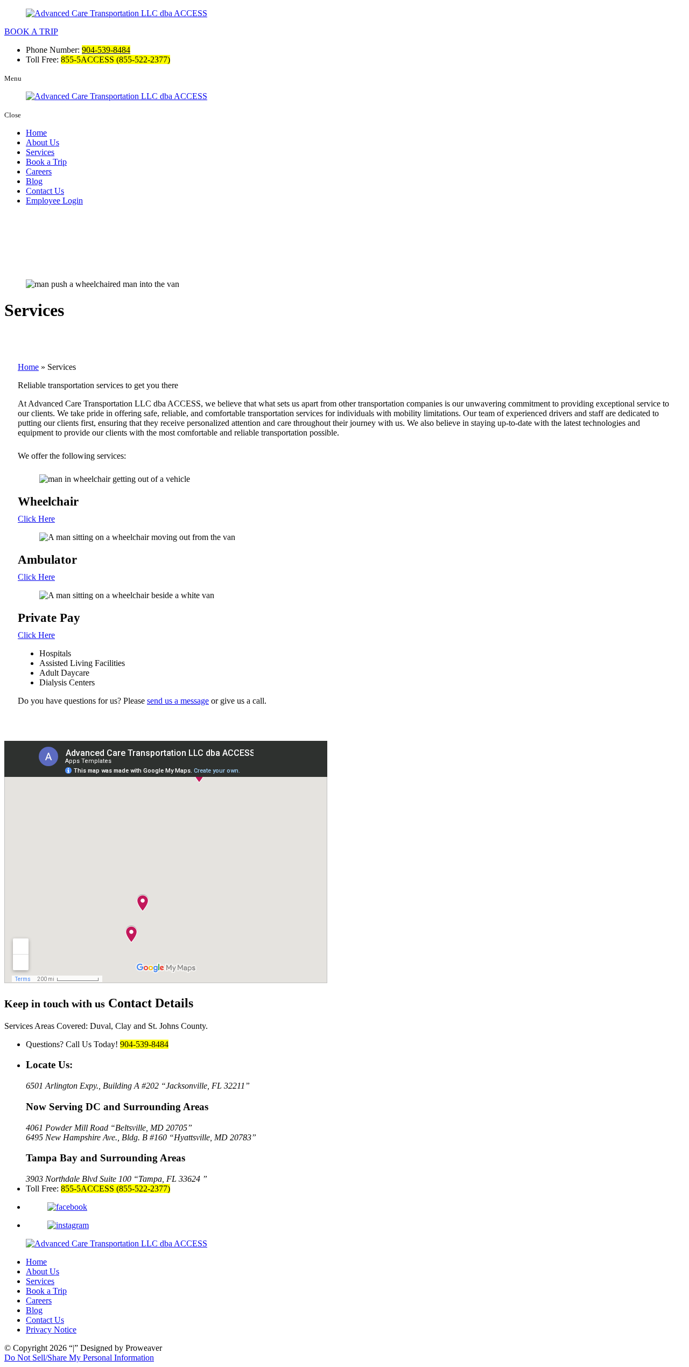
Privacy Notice (51, 1329)
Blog (34, 181)
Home (36, 132)
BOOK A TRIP (31, 31)
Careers (39, 171)
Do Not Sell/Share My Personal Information (79, 1357)
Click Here (36, 518)
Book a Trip (46, 161)
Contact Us (45, 190)
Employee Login (54, 200)
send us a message (178, 700)
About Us (42, 142)
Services (40, 152)
